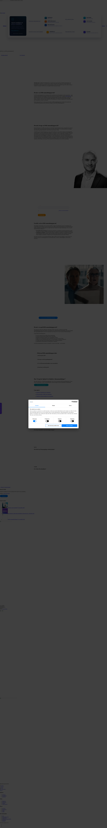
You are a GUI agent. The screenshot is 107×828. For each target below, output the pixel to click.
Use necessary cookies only (53, 425)
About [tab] (70, 405)
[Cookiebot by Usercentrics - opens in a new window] (72, 402)
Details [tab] (53, 405)
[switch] (47, 421)
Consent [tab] (36, 405)
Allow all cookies (69, 425)
